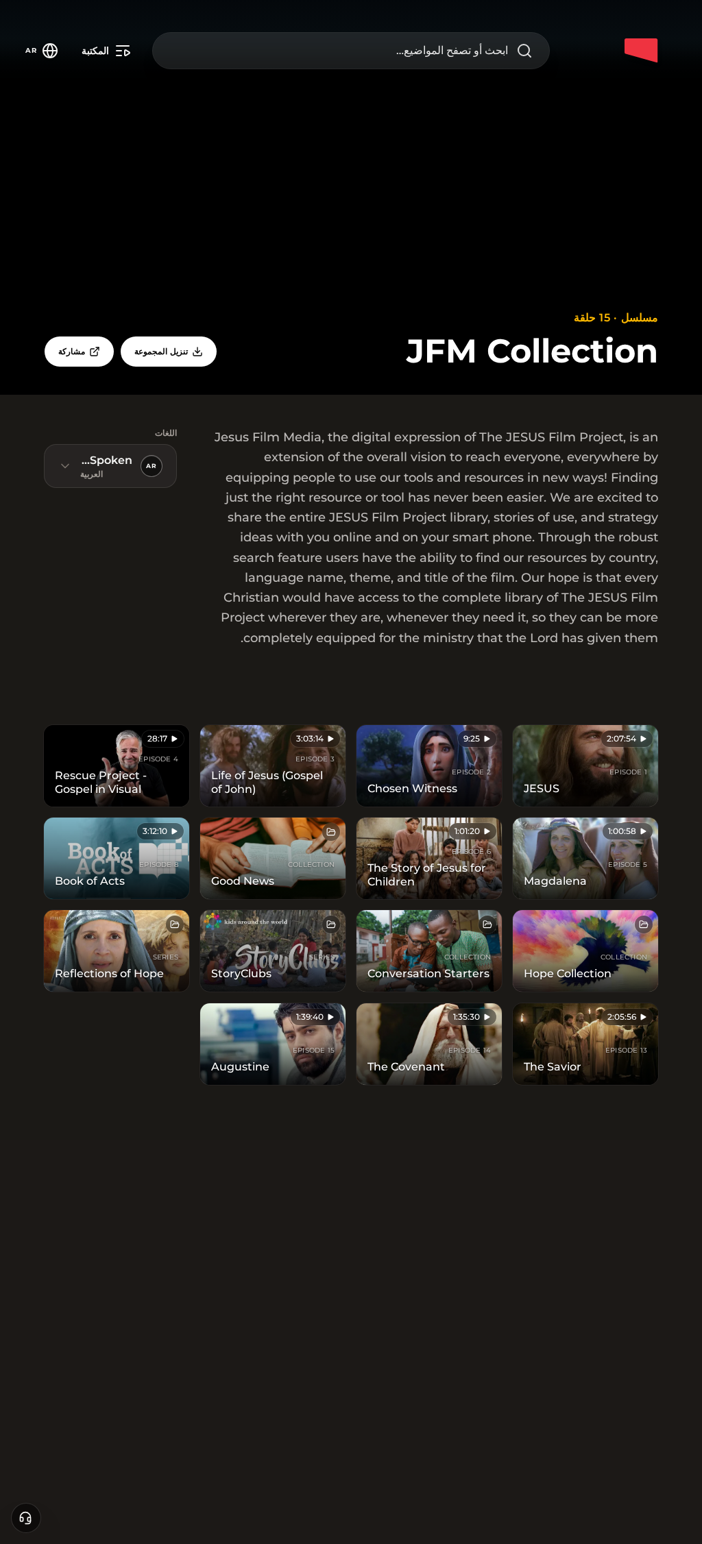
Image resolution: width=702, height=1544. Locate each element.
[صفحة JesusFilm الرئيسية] (641, 51)
